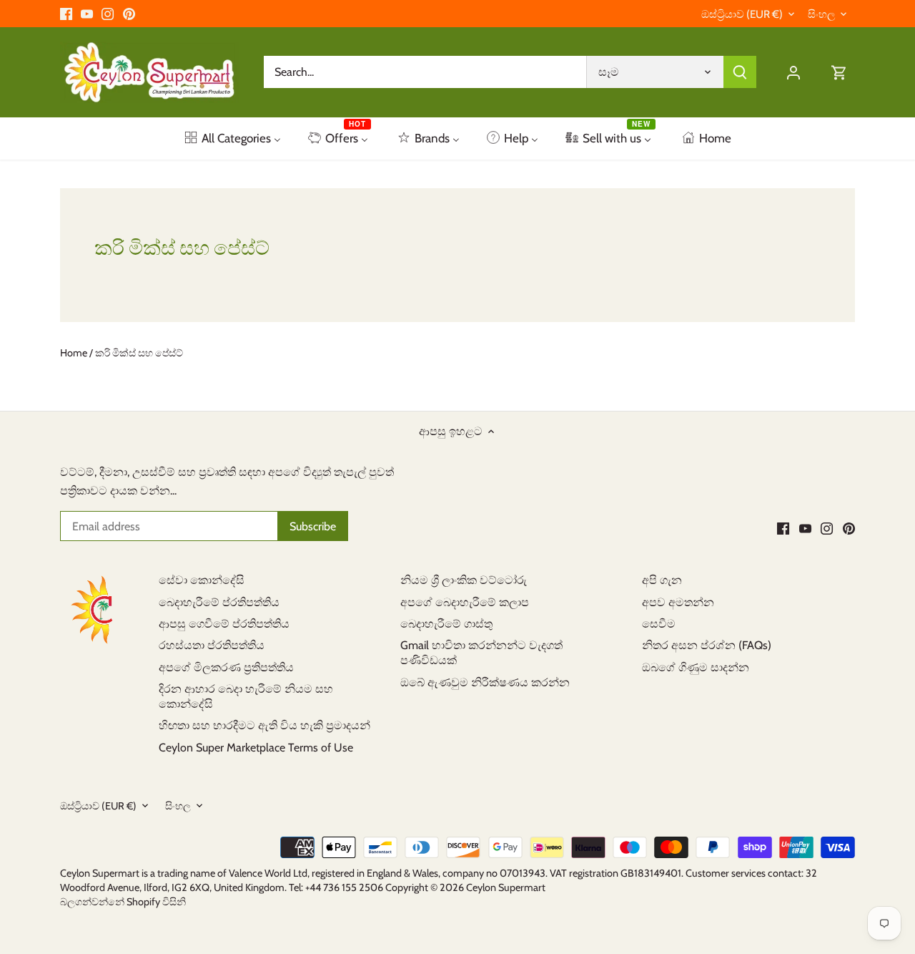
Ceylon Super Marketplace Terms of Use (256, 747)
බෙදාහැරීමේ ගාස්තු (446, 624)
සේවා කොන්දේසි (201, 580)
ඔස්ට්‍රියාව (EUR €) (742, 14)
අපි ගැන (662, 580)
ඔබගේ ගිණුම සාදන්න (695, 667)
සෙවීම (659, 624)
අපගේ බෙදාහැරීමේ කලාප (464, 602)
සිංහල (821, 14)
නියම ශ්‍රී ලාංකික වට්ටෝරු (463, 580)
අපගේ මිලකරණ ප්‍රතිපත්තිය (226, 667)
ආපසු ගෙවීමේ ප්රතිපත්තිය (224, 624)
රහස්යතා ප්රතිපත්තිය (211, 645)
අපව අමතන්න (678, 602)
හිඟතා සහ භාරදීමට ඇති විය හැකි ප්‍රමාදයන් (264, 725)
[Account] (793, 72)
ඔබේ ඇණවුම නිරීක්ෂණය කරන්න (485, 682)
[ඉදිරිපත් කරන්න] (739, 72)
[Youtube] (87, 13)
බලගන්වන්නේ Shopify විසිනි (123, 901)
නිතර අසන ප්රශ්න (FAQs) (706, 645)
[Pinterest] (129, 13)
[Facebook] (66, 13)
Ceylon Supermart (505, 887)
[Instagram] (108, 13)
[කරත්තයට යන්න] (839, 72)
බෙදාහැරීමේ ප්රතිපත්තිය (219, 602)
